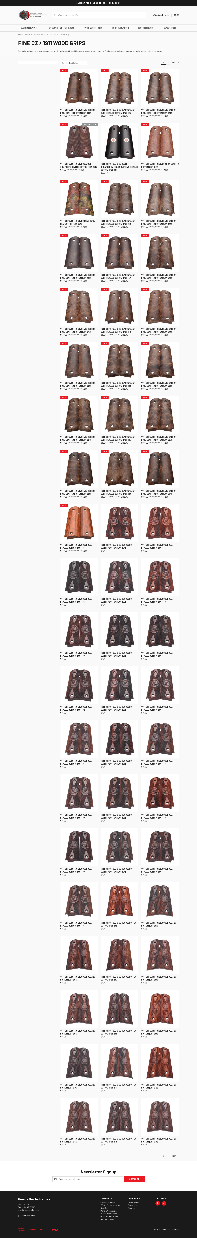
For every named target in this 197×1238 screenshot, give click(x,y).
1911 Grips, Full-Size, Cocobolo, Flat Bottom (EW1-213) (78, 1140)
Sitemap (131, 1208)
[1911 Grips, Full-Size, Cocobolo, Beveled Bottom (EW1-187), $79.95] (160, 738)
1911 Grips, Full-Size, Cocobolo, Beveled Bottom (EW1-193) (76, 870)
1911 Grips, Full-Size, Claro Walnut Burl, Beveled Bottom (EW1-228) (77, 492)
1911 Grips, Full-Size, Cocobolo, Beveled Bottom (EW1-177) (116, 600)
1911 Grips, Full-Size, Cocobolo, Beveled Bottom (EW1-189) (116, 816)
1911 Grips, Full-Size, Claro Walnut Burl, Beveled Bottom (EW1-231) (158, 492)
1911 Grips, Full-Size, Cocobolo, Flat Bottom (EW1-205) (119, 978)
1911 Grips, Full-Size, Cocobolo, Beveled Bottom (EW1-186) (116, 762)
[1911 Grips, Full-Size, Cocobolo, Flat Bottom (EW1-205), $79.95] (119, 954)
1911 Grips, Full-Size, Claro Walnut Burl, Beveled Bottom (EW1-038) (77, 111)
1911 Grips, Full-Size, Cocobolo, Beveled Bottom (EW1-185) (76, 762)
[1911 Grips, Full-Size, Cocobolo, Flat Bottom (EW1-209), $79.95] (160, 1008)
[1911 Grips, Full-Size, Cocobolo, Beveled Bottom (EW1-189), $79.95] (119, 792)
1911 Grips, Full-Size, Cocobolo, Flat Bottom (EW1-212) (159, 1086)
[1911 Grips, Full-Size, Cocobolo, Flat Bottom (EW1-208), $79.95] (119, 1008)
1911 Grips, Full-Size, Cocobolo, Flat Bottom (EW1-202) (119, 924)
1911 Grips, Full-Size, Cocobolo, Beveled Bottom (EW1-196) (76, 924)
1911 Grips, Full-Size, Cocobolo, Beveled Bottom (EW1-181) (157, 654)
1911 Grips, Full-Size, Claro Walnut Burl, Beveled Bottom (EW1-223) (158, 384)
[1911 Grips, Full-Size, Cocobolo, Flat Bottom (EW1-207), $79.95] (79, 1008)
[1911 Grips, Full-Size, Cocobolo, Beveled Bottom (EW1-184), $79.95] (160, 684)
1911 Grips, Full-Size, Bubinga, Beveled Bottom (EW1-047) (160, 165)
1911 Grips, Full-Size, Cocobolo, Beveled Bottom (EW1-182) (76, 708)
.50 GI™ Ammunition (120, 28)
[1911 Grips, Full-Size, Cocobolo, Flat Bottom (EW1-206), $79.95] (160, 954)
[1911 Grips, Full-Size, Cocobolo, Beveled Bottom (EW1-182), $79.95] (79, 684)
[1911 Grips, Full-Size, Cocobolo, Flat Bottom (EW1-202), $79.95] (119, 900)
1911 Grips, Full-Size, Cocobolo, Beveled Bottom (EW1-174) (116, 546)
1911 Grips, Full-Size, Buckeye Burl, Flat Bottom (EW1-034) (77, 222)
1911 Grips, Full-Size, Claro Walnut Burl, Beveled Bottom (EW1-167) (118, 276)
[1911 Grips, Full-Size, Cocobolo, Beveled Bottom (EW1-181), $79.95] (160, 630)
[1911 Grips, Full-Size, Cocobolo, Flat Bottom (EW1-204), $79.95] (79, 954)
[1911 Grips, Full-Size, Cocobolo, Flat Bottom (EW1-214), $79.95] (119, 1116)
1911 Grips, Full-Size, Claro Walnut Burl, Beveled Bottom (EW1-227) (158, 438)
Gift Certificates (107, 1219)
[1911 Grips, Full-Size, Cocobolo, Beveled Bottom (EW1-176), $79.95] (79, 576)
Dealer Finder (170, 28)
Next (174, 62)
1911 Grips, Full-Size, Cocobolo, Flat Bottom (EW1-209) (159, 1032)
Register (165, 15)
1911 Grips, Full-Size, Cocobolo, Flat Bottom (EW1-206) (159, 978)
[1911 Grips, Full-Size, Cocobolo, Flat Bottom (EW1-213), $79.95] (79, 1116)
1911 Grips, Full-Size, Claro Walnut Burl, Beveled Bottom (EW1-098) (158, 111)
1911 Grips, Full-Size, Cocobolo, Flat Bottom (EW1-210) (78, 1086)
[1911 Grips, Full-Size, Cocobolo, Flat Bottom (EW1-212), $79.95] (160, 1062)
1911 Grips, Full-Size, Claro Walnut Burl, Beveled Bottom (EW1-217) (77, 330)
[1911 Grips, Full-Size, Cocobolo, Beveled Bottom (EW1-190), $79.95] (160, 792)
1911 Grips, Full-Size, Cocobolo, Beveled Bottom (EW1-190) (157, 816)
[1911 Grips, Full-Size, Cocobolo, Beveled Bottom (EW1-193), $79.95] (79, 846)
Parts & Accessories (93, 28)
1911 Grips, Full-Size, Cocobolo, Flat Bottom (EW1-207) (78, 1032)
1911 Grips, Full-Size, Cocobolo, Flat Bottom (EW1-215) (159, 1140)
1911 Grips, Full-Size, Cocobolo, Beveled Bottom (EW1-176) (76, 600)
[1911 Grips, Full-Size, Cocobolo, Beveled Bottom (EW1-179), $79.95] (79, 630)
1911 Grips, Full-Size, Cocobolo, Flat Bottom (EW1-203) (159, 924)
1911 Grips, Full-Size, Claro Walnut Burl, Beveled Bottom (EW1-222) (118, 384)
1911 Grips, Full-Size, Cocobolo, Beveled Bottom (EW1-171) (76, 546)
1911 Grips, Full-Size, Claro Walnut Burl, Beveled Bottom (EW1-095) (118, 111)
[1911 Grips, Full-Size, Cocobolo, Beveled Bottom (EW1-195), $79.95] (160, 846)
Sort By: (65, 63)
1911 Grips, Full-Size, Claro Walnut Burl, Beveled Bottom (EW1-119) (158, 222)
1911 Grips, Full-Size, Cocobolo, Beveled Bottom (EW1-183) (116, 708)
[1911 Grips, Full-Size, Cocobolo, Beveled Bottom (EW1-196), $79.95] (79, 900)
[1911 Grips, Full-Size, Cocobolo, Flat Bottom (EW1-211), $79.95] (119, 1062)
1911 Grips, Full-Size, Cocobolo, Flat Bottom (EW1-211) (119, 1086)
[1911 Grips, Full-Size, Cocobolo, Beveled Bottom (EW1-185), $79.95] (79, 738)
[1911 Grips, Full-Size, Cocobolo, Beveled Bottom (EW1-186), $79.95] (119, 738)
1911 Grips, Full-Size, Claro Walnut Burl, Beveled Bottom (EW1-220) (77, 384)
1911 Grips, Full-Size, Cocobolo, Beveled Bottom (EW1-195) (157, 870)
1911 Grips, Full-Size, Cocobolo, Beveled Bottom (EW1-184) (157, 708)
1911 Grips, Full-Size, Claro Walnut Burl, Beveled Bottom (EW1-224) (77, 438)
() (177, 15)
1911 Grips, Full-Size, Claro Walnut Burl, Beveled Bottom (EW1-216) (158, 276)
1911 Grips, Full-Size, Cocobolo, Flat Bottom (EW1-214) (119, 1140)
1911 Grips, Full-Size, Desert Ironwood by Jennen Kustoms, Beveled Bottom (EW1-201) (119, 167)
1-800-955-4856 (28, 1216)
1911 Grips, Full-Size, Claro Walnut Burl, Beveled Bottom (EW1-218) (118, 330)
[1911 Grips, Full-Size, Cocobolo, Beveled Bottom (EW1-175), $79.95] (160, 522)
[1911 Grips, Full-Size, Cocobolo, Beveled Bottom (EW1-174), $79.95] (119, 522)
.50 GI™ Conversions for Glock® (60, 28)
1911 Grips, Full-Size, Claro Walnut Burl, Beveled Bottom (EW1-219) (158, 330)
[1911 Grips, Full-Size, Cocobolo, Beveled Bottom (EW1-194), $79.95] (119, 846)
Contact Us (132, 1205)
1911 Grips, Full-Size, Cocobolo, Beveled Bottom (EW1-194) (116, 870)
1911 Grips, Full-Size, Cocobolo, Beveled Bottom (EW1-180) (116, 654)
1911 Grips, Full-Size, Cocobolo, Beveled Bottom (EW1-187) (157, 762)
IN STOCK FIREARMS (146, 28)
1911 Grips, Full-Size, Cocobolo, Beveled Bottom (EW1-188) (76, 816)
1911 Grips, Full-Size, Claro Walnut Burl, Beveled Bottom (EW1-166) (77, 276)
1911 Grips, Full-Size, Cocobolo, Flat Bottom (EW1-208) (119, 1032)
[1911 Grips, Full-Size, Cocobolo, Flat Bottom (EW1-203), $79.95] (160, 900)
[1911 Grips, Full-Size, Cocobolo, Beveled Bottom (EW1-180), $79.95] (119, 630)
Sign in (157, 15)
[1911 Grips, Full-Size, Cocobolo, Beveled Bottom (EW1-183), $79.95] (119, 684)
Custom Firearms (29, 28)
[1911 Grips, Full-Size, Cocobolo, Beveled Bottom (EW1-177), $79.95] (119, 576)
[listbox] (78, 63)
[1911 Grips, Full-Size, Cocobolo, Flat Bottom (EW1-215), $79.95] (160, 1116)
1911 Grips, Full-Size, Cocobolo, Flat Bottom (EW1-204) (78, 978)
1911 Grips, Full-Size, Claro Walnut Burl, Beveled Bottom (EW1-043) (118, 222)
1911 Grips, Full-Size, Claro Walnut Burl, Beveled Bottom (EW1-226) (118, 438)
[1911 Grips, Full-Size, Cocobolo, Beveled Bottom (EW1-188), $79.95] (79, 792)
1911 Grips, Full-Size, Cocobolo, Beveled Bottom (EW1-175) (157, 546)
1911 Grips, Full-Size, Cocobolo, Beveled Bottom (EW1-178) (157, 600)
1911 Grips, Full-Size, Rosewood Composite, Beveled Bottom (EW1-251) (78, 165)
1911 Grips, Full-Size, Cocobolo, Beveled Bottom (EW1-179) (76, 654)
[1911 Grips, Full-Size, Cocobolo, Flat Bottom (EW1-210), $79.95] (79, 1062)
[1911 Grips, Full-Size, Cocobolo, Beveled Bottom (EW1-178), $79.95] (160, 576)
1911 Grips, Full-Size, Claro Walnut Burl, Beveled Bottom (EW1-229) (118, 492)
